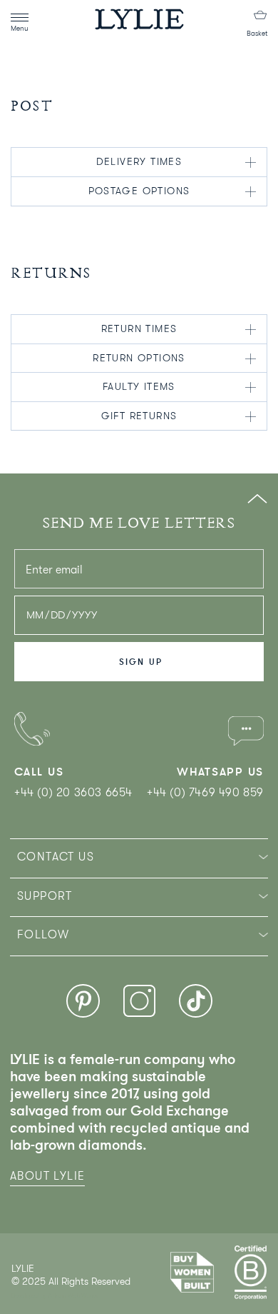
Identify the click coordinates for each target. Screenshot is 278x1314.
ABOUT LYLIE (47, 1176)
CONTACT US (55, 857)
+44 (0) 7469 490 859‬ (205, 792)
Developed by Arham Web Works (54, 1296)
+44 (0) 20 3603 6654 (73, 792)
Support (45, 896)
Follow (43, 934)
